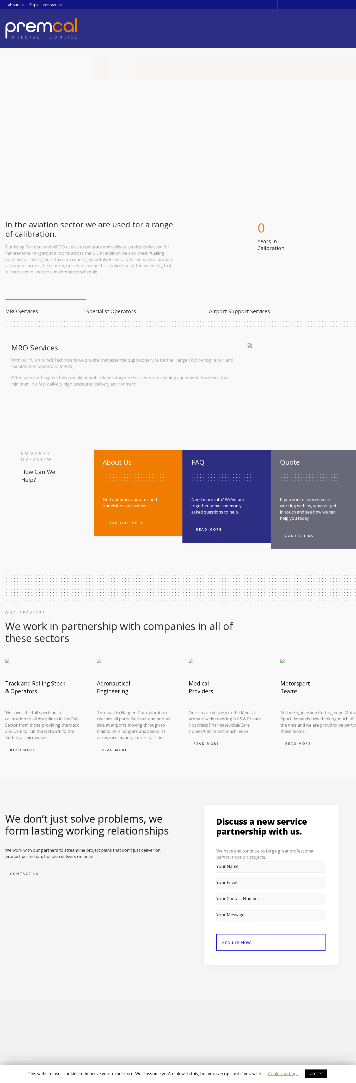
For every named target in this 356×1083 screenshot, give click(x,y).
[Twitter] (286, 4)
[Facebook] (293, 4)
